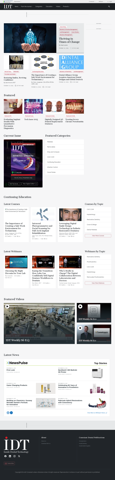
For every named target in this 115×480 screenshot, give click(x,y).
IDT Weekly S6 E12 (87, 319)
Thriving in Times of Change (69, 40)
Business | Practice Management (68, 29)
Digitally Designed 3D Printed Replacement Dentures (54, 121)
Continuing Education (54, 162)
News (16, 6)
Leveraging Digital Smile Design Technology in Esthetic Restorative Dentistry (69, 227)
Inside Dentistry (83, 443)
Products (66, 6)
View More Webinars (98, 283)
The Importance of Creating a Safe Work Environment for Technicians (43, 77)
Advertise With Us (45, 443)
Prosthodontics (91, 262)
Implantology (91, 214)
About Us (43, 441)
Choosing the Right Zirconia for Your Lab (15, 272)
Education (49, 6)
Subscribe (11, 463)
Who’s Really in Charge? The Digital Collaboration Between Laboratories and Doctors (70, 276)
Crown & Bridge (92, 224)
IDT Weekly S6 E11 (87, 340)
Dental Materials (92, 229)
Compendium (82, 441)
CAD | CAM (50, 157)
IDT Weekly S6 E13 (17, 340)
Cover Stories (75, 32)
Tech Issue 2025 (31, 119)
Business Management (66, 34)
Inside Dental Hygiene (84, 446)
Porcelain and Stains (10, 74)
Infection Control (52, 167)
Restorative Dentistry (93, 219)
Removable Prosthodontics (95, 277)
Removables (51, 147)
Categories (38, 6)
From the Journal (26, 6)
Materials (16, 71)
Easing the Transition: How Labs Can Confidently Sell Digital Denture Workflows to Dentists (43, 276)
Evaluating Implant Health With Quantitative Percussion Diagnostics (12, 124)
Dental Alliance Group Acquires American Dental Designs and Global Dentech (71, 77)
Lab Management (64, 32)
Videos (58, 6)
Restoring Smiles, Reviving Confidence (15, 79)
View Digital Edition (29, 184)
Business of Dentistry (65, 71)
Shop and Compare (53, 152)
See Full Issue (14, 184)
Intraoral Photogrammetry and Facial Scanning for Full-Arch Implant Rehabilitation (42, 228)
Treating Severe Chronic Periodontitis (74, 120)
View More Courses (98, 235)
